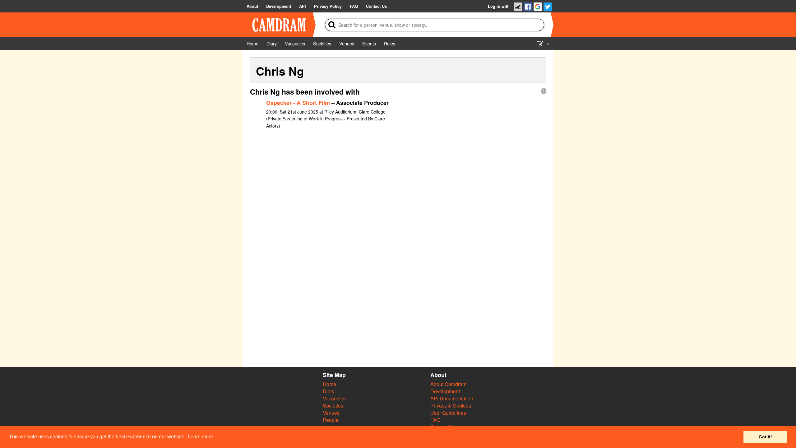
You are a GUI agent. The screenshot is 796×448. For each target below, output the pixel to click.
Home (329, 384)
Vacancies (334, 398)
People (331, 419)
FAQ (435, 419)
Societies (333, 405)
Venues (331, 412)
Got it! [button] (765, 436)
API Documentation (451, 398)
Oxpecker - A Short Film (298, 103)
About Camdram (448, 384)
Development (445, 391)
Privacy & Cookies (450, 405)
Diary (329, 391)
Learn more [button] (200, 436)
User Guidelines (448, 412)
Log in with (499, 6)
